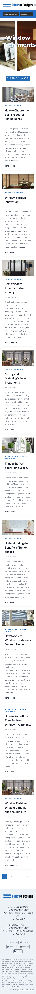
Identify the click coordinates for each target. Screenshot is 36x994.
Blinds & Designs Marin (18, 907)
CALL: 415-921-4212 (10, 14)
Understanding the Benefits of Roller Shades (16, 547)
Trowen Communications (26, 990)
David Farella (11, 124)
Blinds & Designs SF (18, 925)
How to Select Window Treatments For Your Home (18, 640)
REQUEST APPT (26, 14)
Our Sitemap (17, 987)
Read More (11, 166)
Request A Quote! (18, 78)
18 (27, 876)
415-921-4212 (18, 934)
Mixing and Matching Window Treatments (16, 378)
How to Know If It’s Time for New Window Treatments (18, 720)
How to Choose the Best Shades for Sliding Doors (17, 114)
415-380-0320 (18, 919)
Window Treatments (14, 105)
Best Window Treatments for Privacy (14, 288)
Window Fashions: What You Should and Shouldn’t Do (16, 807)
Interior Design (11, 456)
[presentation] (18, 94)
